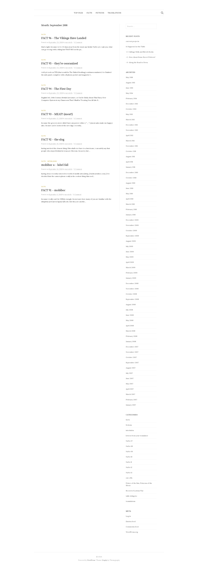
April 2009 (130, 262)
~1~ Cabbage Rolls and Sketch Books (139, 52)
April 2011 (129, 162)
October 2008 (131, 294)
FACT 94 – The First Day (56, 89)
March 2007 (130, 394)
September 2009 (132, 236)
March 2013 (130, 120)
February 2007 (131, 400)
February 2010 (131, 209)
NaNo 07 (129, 441)
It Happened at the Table (135, 47)
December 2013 (132, 104)
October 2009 (131, 230)
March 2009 (130, 267)
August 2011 (130, 156)
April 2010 (129, 199)
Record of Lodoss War (134, 491)
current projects (132, 41)
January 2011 (130, 167)
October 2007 (131, 357)
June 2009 (130, 252)
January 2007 (131, 405)
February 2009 (131, 273)
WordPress (91, 560)
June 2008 (130, 315)
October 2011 (131, 151)
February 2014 (131, 98)
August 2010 (130, 183)
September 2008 (132, 299)
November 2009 (132, 225)
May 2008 (129, 320)
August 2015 (130, 83)
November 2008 (132, 289)
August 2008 (131, 304)
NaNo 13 (129, 473)
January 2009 (131, 278)
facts (89, 13)
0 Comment (78, 42)
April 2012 (129, 135)
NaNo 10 (129, 457)
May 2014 (129, 93)
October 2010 (131, 178)
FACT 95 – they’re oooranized (59, 63)
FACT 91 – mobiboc (53, 190)
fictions (100, 13)
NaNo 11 (129, 462)
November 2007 (132, 352)
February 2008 (131, 336)
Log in (128, 516)
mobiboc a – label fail (54, 165)
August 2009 (131, 241)
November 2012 (132, 130)
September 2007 (132, 363)
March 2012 (130, 141)
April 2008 (130, 326)
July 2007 (129, 373)
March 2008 (130, 331)
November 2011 (132, 146)
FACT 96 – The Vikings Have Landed (63, 38)
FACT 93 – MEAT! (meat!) (57, 114)
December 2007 (132, 347)
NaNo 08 (129, 446)
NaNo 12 (129, 467)
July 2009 (129, 246)
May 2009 (129, 257)
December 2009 (132, 220)
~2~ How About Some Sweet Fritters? (140, 57)
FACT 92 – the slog (52, 139)
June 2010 (129, 188)
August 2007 (131, 368)
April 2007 (130, 389)
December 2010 (132, 172)
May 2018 (129, 77)
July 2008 (129, 310)
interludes (52, 161)
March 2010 (130, 204)
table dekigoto (131, 496)
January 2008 (131, 341)
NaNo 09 (129, 451)
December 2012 (132, 125)
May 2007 (129, 384)
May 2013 (129, 114)
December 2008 (132, 283)
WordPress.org (132, 532)
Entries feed (131, 521)
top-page (78, 13)
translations (114, 13)
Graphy (104, 560)
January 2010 (131, 215)
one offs (129, 478)
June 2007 (130, 378)
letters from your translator (137, 436)
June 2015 (129, 88)
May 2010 (129, 194)
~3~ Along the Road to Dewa (137, 62)
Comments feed (132, 527)
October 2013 (131, 109)
